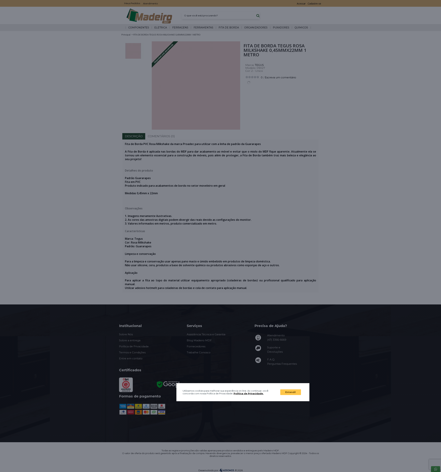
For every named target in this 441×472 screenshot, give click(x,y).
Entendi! (290, 392)
